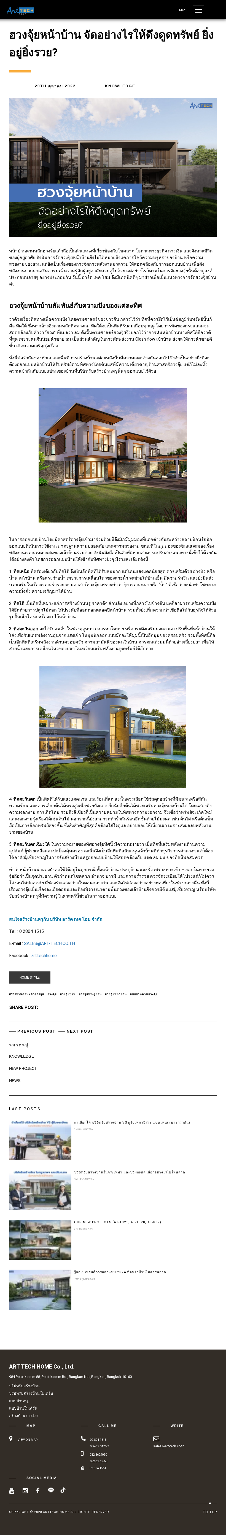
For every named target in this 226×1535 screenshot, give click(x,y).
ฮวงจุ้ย (52, 994)
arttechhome (44, 955)
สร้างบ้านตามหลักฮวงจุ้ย (26, 994)
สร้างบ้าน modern (24, 1415)
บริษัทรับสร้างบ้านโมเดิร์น (31, 1393)
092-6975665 (98, 1461)
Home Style (30, 977)
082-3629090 (98, 1454)
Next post (80, 1031)
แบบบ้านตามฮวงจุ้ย (144, 994)
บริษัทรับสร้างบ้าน (24, 1386)
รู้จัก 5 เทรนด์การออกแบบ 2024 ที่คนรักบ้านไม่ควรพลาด (120, 1272)
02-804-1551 (98, 1468)
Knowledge (120, 86)
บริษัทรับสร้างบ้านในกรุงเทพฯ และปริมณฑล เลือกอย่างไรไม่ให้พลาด (129, 1172)
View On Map (27, 1440)
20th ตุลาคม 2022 (55, 86)
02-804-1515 (98, 1440)
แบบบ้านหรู (19, 1401)
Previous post (36, 1031)
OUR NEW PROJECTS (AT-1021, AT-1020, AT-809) (117, 1222)
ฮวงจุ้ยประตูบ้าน (90, 994)
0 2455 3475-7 (99, 1446)
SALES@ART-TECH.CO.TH (49, 943)
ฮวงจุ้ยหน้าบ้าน (116, 994)
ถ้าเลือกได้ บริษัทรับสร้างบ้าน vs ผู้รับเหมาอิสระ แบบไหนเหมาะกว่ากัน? (132, 1122)
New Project (23, 1068)
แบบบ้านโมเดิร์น (23, 1408)
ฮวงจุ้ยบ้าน (68, 994)
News (14, 1080)
